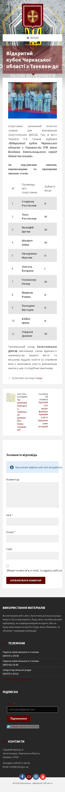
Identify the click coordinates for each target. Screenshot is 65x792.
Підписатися (18, 718)
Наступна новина (22, 395)
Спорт (39, 378)
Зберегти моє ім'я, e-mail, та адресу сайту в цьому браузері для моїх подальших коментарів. (32, 570)
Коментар (12, 479)
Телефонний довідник (16, 679)
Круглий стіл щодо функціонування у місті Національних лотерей (43, 414)
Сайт (9, 549)
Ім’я (9, 515)
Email (10, 532)
